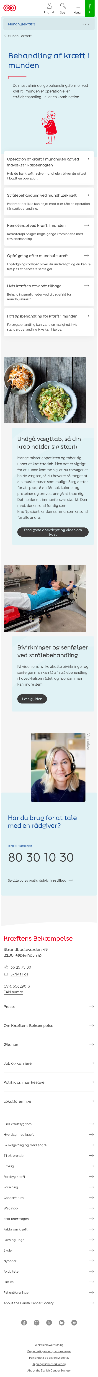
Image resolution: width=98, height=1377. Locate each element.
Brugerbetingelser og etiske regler (49, 1351)
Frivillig (9, 1166)
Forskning (11, 1187)
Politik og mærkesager (25, 1082)
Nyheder (10, 1261)
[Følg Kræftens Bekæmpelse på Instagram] (36, 1323)
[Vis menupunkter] (49, 24)
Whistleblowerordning (49, 1344)
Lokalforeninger (18, 1101)
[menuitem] (49, 8)
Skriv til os (19, 974)
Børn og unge (14, 1240)
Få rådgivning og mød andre (25, 1145)
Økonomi (12, 1044)
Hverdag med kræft (19, 1134)
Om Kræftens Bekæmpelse (28, 1025)
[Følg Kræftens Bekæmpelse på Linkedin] (61, 1323)
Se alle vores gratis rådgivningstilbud (37, 880)
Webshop (11, 1208)
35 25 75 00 (20, 967)
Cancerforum (14, 1198)
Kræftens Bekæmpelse (38, 938)
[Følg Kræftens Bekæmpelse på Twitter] (49, 1323)
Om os (8, 1282)
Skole (8, 1250)
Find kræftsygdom (18, 1124)
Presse (9, 1006)
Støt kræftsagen (16, 1219)
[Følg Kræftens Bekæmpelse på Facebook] (24, 1323)
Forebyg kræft (14, 1177)
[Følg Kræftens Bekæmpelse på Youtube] (74, 1323)
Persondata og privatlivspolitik (49, 1357)
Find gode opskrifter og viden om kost (53, 532)
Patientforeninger (17, 1292)
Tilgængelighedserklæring (49, 1364)
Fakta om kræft (16, 1229)
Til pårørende (13, 1155)
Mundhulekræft (20, 36)
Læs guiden (32, 699)
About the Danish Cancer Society (29, 1303)
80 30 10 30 (41, 857)
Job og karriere (18, 1063)
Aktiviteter (12, 1271)
